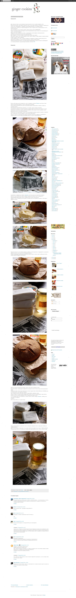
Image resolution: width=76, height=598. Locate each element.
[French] (54, 43)
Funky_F (15, 506)
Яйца (53, 207)
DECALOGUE (54, 210)
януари (54, 251)
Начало (53, 354)
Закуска (53, 154)
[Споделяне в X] (29, 490)
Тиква (53, 198)
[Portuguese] (54, 44)
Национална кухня (55, 172)
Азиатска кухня (54, 132)
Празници (53, 178)
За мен (53, 355)
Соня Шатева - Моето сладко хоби (20, 498)
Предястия (54, 179)
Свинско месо (54, 190)
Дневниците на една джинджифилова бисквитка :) (21, 491)
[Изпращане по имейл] (27, 490)
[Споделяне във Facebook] (30, 490)
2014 (53, 236)
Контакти (53, 361)
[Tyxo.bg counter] (54, 27)
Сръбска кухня (54, 193)
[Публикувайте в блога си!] (28, 490)
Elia (14, 513)
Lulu (14, 521)
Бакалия (37, 103)
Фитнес (53, 202)
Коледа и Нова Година (56, 162)
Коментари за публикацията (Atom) (22, 586)
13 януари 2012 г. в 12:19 (21, 506)
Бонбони (53, 136)
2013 (53, 238)
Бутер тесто (54, 137)
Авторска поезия (55, 130)
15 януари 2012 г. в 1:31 (21, 527)
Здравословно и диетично (56, 155)
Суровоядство (54, 197)
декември (54, 240)
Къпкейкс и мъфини (55, 164)
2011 (53, 257)
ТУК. (34, 41)
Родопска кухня (54, 186)
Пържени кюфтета (60, 269)
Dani (14, 536)
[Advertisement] (60, 83)
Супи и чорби (54, 196)
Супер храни (54, 195)
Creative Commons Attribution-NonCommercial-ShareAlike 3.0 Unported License (57, 52)
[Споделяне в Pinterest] (31, 490)
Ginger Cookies (16, 545)
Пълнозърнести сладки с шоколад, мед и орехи (57, 253)
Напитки (53, 171)
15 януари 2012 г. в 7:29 (25, 545)
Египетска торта (59, 286)
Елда (53, 153)
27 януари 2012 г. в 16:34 (24, 562)
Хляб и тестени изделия (56, 204)
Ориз (53, 175)
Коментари (54, 303)
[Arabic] (58, 44)
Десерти (53, 146)
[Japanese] (56, 44)
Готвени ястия (54, 145)
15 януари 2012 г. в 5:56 (19, 536)
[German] (56, 43)
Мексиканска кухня (55, 167)
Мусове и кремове (55, 170)
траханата (26, 195)
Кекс (52, 160)
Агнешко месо (54, 131)
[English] (52, 43)
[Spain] (58, 43)
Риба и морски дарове (55, 185)
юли (54, 243)
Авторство (53, 360)
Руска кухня (54, 187)
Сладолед (53, 192)
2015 (53, 235)
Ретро (53, 181)
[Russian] (52, 44)
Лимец (53, 165)
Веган (53, 138)
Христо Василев (16, 562)
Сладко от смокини (60, 274)
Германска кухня (55, 144)
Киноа (53, 161)
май (53, 246)
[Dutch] (62, 43)
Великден (53, 139)
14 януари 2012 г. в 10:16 (19, 521)
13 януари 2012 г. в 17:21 (19, 513)
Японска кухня (54, 208)
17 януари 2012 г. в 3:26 (21, 555)
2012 (53, 239)
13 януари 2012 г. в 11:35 (30, 498)
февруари (55, 250)
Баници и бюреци (55, 133)
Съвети (53, 357)
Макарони (53, 166)
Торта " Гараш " (59, 263)
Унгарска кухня (54, 201)
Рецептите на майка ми (56, 184)
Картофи (53, 159)
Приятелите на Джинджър (56, 180)
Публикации (54, 301)
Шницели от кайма (60, 280)
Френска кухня (54, 203)
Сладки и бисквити (55, 191)
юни (54, 244)
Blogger (44, 595)
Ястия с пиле (54, 209)
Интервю (53, 156)
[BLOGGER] (53, 34)
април (54, 247)
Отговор (15, 503)
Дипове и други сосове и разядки (57, 149)
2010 (53, 258)
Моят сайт (53, 356)
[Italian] (60, 43)
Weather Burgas (55, 311)
